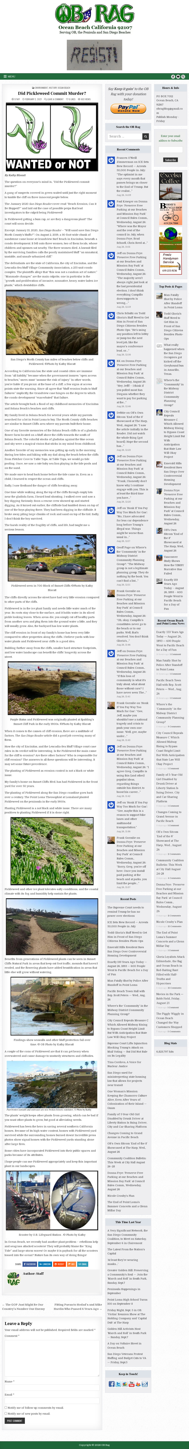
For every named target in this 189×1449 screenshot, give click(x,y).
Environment (41, 87)
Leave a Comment (55, 99)
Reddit (61, 1264)
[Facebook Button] (173, 77)
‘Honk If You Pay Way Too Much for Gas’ (132, 707)
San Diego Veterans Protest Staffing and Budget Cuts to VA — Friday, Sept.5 (126, 1358)
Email (84, 1264)
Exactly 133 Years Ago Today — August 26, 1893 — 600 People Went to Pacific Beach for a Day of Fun (170, 641)
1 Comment (175, 654)
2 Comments (174, 854)
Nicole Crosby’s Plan (120, 1195)
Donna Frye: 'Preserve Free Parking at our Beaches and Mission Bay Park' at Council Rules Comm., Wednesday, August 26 (174, 507)
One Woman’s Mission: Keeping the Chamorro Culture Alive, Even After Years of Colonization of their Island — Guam (127, 1099)
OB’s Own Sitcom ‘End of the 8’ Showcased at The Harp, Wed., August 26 (127, 1147)
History (53, 87)
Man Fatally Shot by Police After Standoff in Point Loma (169, 665)
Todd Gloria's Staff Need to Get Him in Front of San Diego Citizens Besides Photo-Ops (173, 326)
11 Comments (174, 915)
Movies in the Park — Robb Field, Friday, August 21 (169, 998)
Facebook (31, 1264)
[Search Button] (183, 77)
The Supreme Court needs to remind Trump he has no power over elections (125, 911)
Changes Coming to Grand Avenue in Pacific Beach (168, 816)
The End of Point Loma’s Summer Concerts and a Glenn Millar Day (127, 1206)
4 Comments (174, 878)
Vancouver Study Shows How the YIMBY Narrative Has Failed (174, 565)
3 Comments (174, 726)
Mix (73, 1264)
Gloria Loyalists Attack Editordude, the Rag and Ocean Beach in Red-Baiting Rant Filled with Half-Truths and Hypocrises (170, 970)
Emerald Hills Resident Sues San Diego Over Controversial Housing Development (126, 951)
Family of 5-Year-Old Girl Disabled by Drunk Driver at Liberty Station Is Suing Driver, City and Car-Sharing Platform (169, 788)
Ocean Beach (64, 87)
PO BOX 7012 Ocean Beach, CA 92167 (167, 100)
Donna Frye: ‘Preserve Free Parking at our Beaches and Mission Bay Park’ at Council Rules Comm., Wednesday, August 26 (126, 1181)
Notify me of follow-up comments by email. (36, 1407)
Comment (12, 1335)
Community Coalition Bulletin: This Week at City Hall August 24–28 (126, 1162)
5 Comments (174, 1031)
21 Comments (174, 926)
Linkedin (47, 1264)
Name (9, 1381)
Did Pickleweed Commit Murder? (52, 93)
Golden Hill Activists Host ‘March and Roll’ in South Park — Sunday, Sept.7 (126, 1333)
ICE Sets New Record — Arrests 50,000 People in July (133, 166)
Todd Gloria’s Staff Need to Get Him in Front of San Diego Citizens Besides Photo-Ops (133, 321)
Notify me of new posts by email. (29, 1413)
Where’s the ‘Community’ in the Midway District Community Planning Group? (131, 556)
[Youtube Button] (178, 77)
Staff (17, 99)
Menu (11, 76)
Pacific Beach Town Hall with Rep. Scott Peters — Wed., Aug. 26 (126, 995)
